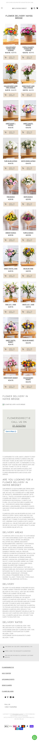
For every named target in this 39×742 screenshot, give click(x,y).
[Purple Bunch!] (28, 219)
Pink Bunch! (11, 197)
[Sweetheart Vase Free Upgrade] (28, 73)
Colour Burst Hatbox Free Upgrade (11, 48)
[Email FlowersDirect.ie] (13, 697)
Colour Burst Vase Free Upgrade (11, 86)
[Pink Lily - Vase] (11, 291)
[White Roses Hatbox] (28, 148)
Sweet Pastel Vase (10, 268)
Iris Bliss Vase (28, 268)
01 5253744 (19, 425)
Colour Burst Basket (28, 378)
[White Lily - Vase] (28, 291)
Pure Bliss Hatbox (10, 161)
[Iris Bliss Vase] (28, 255)
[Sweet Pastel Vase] (11, 255)
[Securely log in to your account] (31, 8)
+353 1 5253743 (11, 707)
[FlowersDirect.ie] (19, 8)
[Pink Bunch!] (11, 184)
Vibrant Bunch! (10, 233)
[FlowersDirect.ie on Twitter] (5, 697)
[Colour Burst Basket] (28, 365)
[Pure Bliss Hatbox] (11, 148)
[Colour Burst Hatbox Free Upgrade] (11, 34)
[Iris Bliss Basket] (28, 327)
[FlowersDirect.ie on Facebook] (8, 697)
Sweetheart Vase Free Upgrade (28, 86)
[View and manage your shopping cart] (37, 8)
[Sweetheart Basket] (11, 365)
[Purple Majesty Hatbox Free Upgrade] (28, 34)
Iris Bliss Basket (28, 340)
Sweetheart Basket (11, 378)
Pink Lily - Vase (10, 304)
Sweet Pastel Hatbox (28, 124)
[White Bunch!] (28, 184)
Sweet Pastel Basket (11, 341)
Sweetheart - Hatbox (11, 124)
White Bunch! (28, 197)
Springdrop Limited (17, 714)
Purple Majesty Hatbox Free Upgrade (28, 48)
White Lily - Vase (28, 304)
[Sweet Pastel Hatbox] (28, 110)
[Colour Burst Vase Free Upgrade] (11, 73)
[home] (34, 8)
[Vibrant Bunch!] (11, 219)
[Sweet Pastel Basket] (11, 327)
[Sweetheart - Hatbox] (11, 110)
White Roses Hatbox (28, 161)
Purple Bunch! (28, 233)
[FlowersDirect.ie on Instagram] (11, 697)
